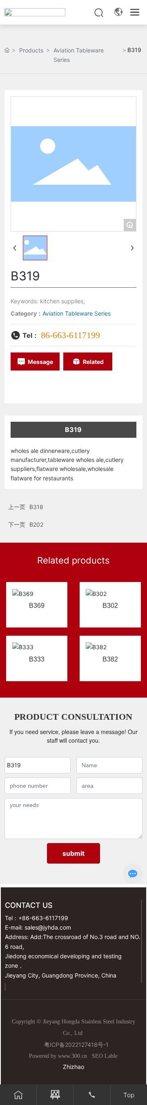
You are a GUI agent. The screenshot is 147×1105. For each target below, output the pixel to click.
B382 (110, 659)
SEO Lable (105, 1056)
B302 (110, 605)
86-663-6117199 (70, 335)
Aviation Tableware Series (78, 55)
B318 (36, 506)
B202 (36, 524)
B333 (37, 659)
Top (128, 1095)
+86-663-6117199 (43, 917)
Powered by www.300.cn (58, 1056)
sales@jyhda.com (47, 927)
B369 (37, 605)
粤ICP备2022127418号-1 (76, 1044)
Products (31, 50)
